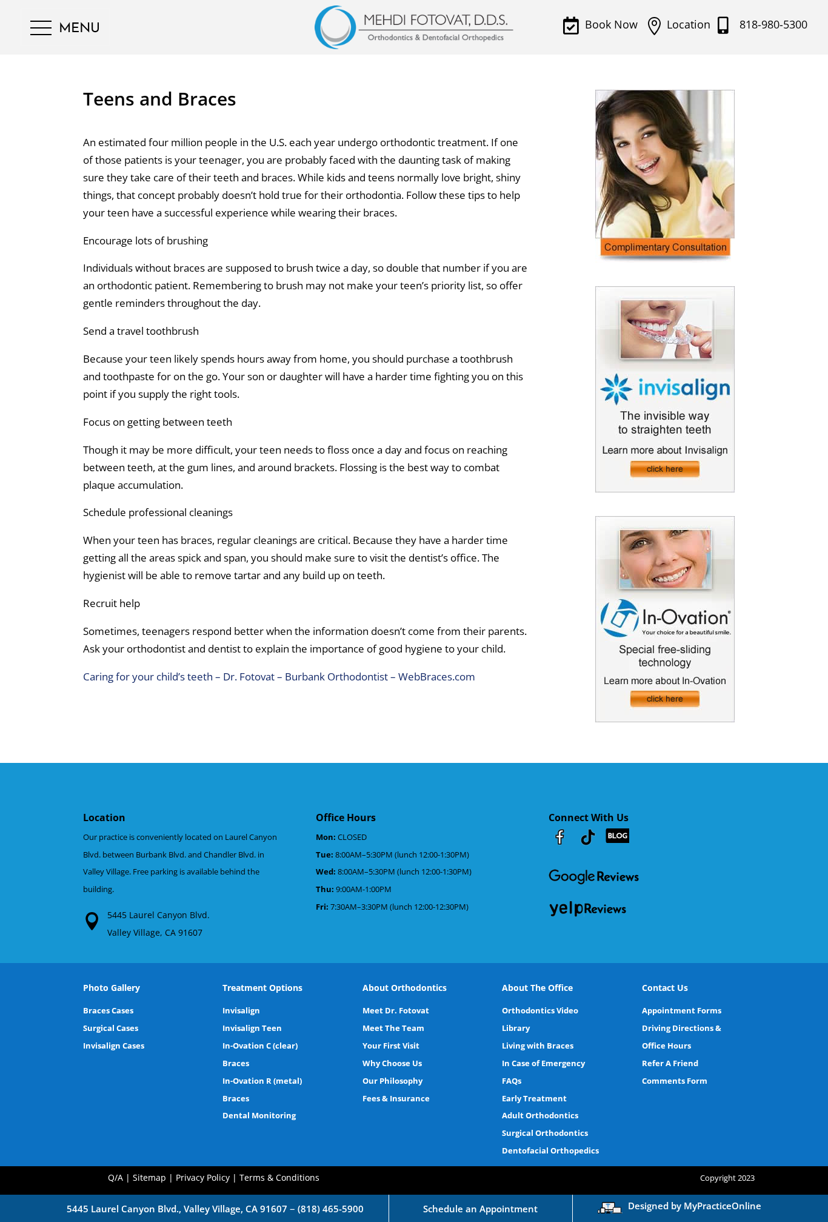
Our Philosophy (392, 1080)
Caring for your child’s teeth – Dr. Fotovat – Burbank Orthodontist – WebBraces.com (279, 676)
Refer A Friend (670, 1063)
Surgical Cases (110, 1027)
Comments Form (674, 1080)
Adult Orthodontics (540, 1115)
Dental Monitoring (259, 1115)
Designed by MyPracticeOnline (694, 1206)
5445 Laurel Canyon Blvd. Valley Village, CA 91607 (158, 923)
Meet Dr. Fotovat (395, 1010)
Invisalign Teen (252, 1027)
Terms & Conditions (279, 1177)
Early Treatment (534, 1098)
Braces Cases (108, 1010)
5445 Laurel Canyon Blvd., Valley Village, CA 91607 (177, 1209)
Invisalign (241, 1010)
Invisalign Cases (113, 1045)
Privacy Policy (203, 1177)
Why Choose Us (392, 1063)
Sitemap (149, 1177)
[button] (65, 28)
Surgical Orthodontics (545, 1132)
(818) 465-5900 (331, 1209)
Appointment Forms (681, 1010)
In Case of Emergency (543, 1063)
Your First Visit (390, 1045)
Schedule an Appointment (480, 1209)
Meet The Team (393, 1027)
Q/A (115, 1177)
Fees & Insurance (396, 1098)
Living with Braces (537, 1045)
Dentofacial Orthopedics (550, 1150)
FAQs (511, 1080)
